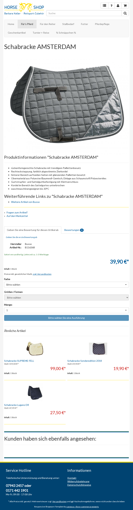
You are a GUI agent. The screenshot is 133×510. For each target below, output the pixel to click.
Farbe (7, 279)
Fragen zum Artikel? (17, 212)
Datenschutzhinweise (79, 484)
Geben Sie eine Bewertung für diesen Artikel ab (33, 229)
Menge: (8, 304)
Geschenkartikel (17, 32)
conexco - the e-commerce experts (82, 506)
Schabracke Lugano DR (16, 404)
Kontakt (71, 477)
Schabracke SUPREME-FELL (19, 360)
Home (11, 23)
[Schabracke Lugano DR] (35, 393)
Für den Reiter (47, 23)
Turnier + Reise (41, 32)
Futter (84, 23)
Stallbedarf (68, 23)
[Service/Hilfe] (111, 5)
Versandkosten (59, 501)
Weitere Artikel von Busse (25, 201)
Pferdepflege (102, 23)
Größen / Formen (13, 291)
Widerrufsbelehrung (78, 481)
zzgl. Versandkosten (42, 274)
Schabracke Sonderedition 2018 (84, 360)
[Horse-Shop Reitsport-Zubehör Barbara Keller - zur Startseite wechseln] (24, 9)
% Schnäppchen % (66, 32)
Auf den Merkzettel (17, 215)
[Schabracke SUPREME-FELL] (35, 349)
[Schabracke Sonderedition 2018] (98, 349)
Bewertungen (73, 229)
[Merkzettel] (104, 5)
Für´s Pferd (27, 23)
